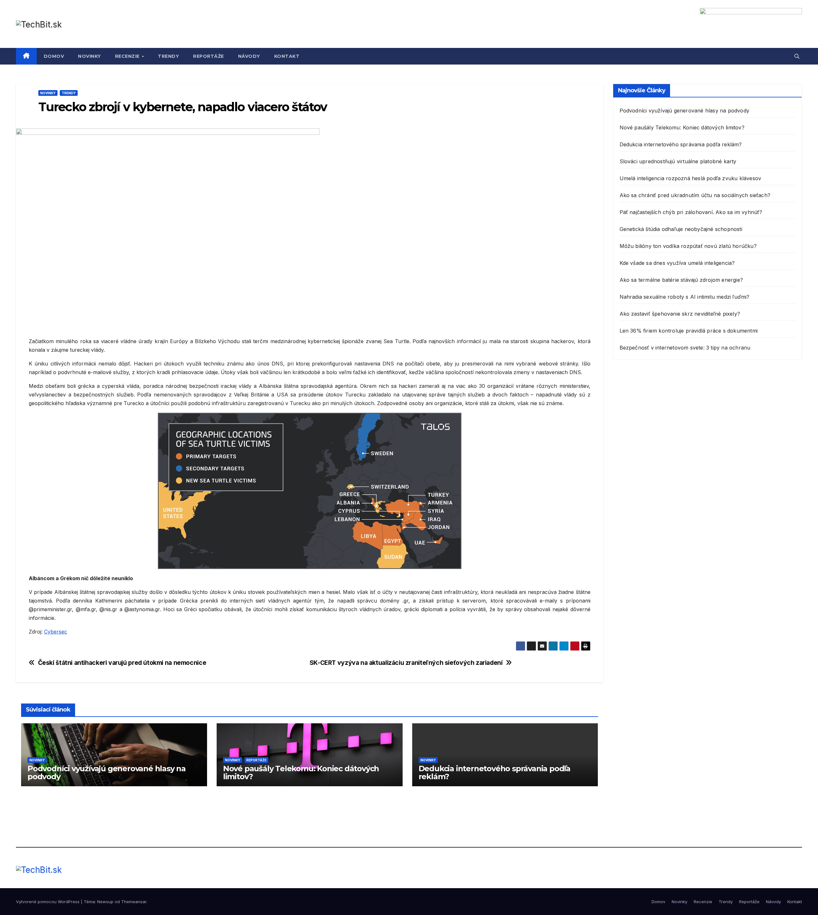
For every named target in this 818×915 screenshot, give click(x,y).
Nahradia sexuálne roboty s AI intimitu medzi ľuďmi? (685, 297)
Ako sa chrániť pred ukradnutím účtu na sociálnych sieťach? (695, 195)
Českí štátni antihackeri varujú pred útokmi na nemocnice (122, 662)
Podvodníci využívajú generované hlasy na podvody (106, 772)
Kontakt (287, 56)
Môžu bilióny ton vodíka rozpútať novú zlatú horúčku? (688, 246)
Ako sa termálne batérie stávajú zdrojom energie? (681, 280)
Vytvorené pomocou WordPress (48, 901)
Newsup (105, 901)
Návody (249, 56)
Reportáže (208, 56)
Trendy (168, 56)
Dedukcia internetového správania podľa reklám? (494, 772)
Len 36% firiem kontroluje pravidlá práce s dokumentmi (689, 330)
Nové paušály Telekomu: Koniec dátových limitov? (301, 772)
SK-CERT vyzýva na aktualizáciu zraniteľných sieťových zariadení (406, 662)
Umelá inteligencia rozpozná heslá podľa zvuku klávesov (690, 178)
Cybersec (55, 631)
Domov (54, 56)
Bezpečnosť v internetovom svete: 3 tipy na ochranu (685, 347)
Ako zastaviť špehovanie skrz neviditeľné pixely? (680, 314)
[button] (796, 56)
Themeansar (133, 901)
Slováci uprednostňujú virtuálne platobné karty (678, 161)
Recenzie (128, 56)
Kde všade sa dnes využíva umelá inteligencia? (677, 263)
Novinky (89, 56)
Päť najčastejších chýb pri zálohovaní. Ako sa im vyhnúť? (691, 212)
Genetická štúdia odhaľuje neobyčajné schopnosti (681, 229)
